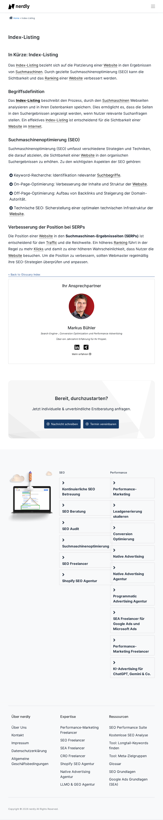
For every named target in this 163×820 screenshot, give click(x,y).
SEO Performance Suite (128, 727)
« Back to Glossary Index (24, 274)
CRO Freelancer (72, 756)
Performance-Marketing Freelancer (131, 648)
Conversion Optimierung (123, 536)
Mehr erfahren (80, 354)
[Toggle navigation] (151, 6)
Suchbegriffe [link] (108, 175)
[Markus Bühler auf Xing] (86, 347)
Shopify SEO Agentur (79, 581)
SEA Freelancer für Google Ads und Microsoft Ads (129, 623)
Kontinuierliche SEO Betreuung (78, 491)
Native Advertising (128, 556)
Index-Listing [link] (27, 65)
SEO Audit (70, 529)
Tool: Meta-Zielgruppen (128, 756)
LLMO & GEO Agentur (77, 784)
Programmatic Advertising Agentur (130, 598)
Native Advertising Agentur (128, 576)
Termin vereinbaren (103, 424)
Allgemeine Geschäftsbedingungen (29, 761)
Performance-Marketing (125, 491)
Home (16, 18)
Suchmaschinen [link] (28, 72)
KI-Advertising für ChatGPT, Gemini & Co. (132, 671)
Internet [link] (34, 126)
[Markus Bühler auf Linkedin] (76, 347)
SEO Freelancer (75, 563)
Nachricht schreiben (64, 424)
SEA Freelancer (72, 748)
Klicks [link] (39, 249)
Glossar (115, 764)
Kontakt (17, 735)
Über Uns (19, 727)
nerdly (32, 808)
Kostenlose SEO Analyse (128, 735)
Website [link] (110, 65)
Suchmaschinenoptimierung (85, 546)
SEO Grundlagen (122, 771)
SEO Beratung (74, 511)
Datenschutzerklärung (29, 751)
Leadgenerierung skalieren (127, 514)
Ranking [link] (51, 78)
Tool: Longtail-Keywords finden (128, 745)
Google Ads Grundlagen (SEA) (128, 781)
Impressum (20, 743)
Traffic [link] (51, 242)
